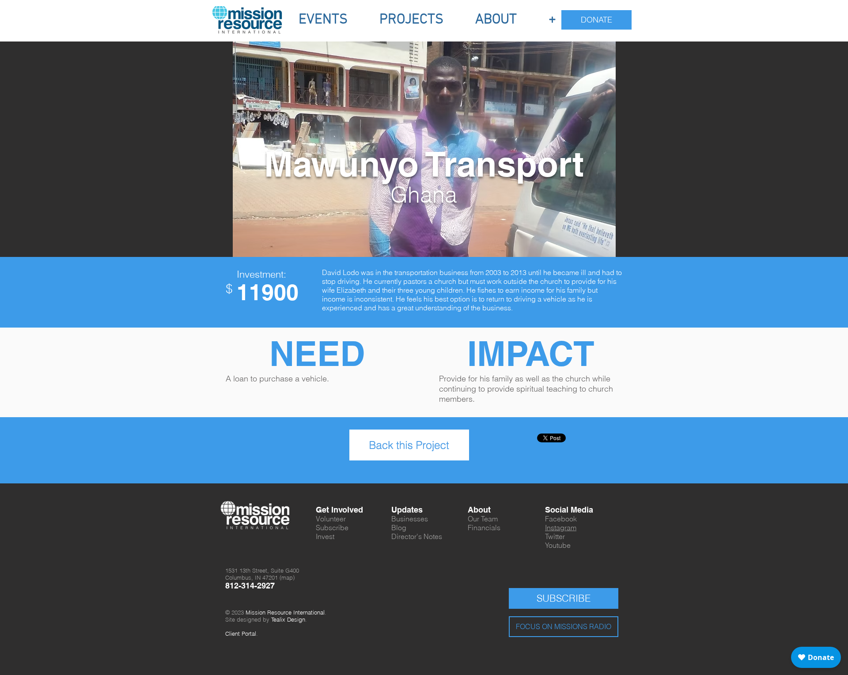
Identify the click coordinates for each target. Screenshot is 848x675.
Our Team (483, 518)
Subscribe (332, 527)
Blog (398, 527)
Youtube (558, 545)
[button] (322, 20)
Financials (484, 527)
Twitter (555, 536)
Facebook (561, 518)
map (287, 577)
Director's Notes (416, 536)
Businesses (409, 518)
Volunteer (331, 518)
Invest (325, 536)
